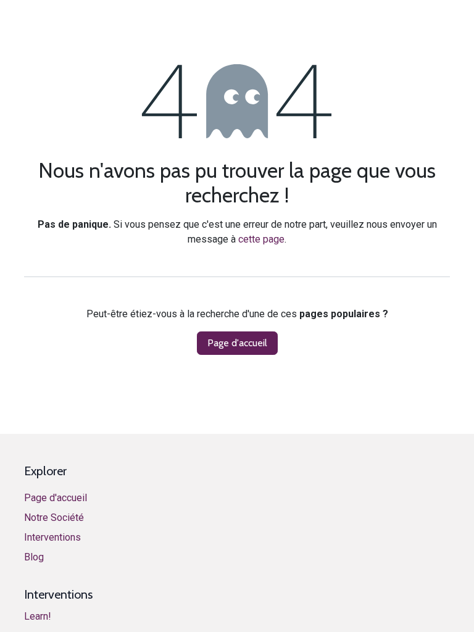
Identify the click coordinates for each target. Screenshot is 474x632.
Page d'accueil (237, 343)
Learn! (37, 616)
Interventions (52, 537)
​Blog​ (34, 557)
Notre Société (54, 517)
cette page (261, 239)
